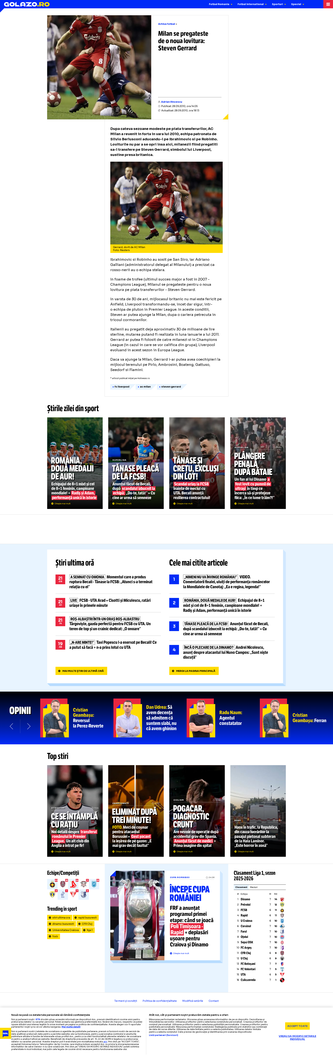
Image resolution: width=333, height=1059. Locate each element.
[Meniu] (328, 4)
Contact (214, 1000)
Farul (244, 931)
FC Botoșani (248, 964)
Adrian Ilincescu (171, 101)
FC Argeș (246, 948)
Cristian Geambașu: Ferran (296, 718)
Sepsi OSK (247, 942)
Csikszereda (248, 980)
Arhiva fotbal (166, 23)
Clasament (241, 887)
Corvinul (246, 926)
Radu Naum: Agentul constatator (223, 718)
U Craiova (246, 921)
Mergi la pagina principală (195, 671)
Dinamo (245, 899)
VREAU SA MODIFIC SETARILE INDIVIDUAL (297, 1038)
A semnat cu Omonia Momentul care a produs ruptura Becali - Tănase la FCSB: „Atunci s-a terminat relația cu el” (108, 582)
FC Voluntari (248, 969)
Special (296, 4)
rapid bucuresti (87, 917)
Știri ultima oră (75, 563)
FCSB (244, 910)
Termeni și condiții (125, 1000)
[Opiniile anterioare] (11, 726)
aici (105, 1041)
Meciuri (254, 887)
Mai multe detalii (71, 1027)
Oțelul (244, 937)
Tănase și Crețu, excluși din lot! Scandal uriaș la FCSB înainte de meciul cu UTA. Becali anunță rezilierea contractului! (197, 463)
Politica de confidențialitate (160, 1000)
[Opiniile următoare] (28, 726)
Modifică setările (192, 1000)
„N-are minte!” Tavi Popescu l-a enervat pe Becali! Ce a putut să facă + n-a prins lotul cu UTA (108, 645)
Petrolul (245, 905)
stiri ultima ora (61, 917)
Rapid (244, 915)
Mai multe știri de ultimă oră (83, 671)
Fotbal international (251, 4)
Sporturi (277, 4)
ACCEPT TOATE (297, 1025)
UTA (243, 974)
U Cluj (244, 958)
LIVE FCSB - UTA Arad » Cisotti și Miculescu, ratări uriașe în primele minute (108, 603)
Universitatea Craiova (65, 930)
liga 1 (90, 930)
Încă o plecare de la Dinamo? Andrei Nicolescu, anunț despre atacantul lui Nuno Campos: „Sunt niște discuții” (222, 652)
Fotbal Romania (219, 4)
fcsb (55, 936)
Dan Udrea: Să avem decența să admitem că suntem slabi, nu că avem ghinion (150, 718)
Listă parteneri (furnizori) (163, 1035)
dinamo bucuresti (63, 923)
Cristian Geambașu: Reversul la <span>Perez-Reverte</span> (76, 718)
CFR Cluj (87, 923)
